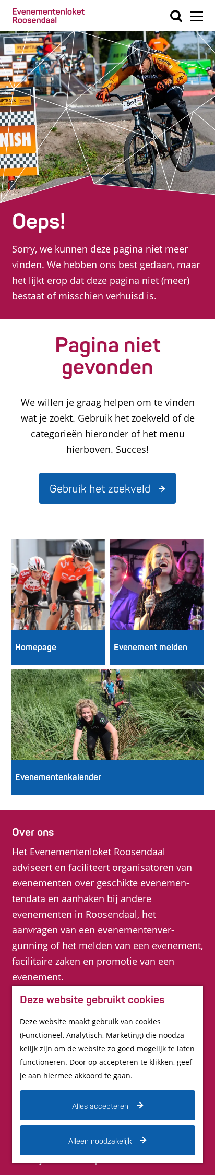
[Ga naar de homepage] (48, 16)
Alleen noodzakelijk (100, 1141)
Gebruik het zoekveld (100, 489)
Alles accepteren (100, 1106)
